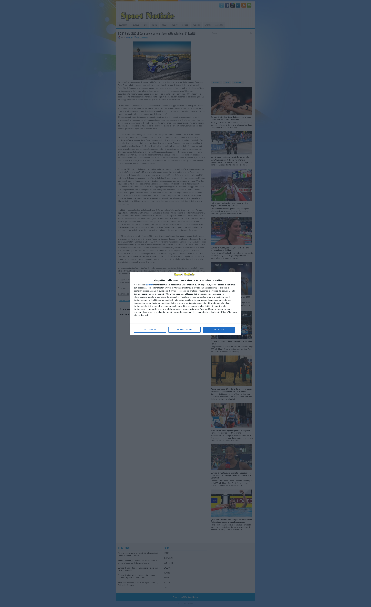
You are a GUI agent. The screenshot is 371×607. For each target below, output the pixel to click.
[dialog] (185, 303)
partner (149, 285)
